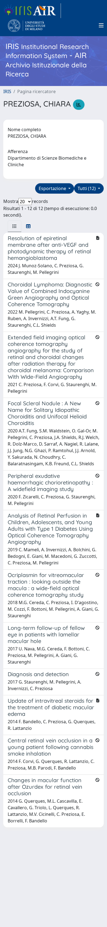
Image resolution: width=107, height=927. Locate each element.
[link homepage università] (26, 25)
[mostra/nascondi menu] (101, 25)
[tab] (14, 226)
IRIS (7, 91)
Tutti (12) (87, 188)
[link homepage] (32, 10)
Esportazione (53, 188)
